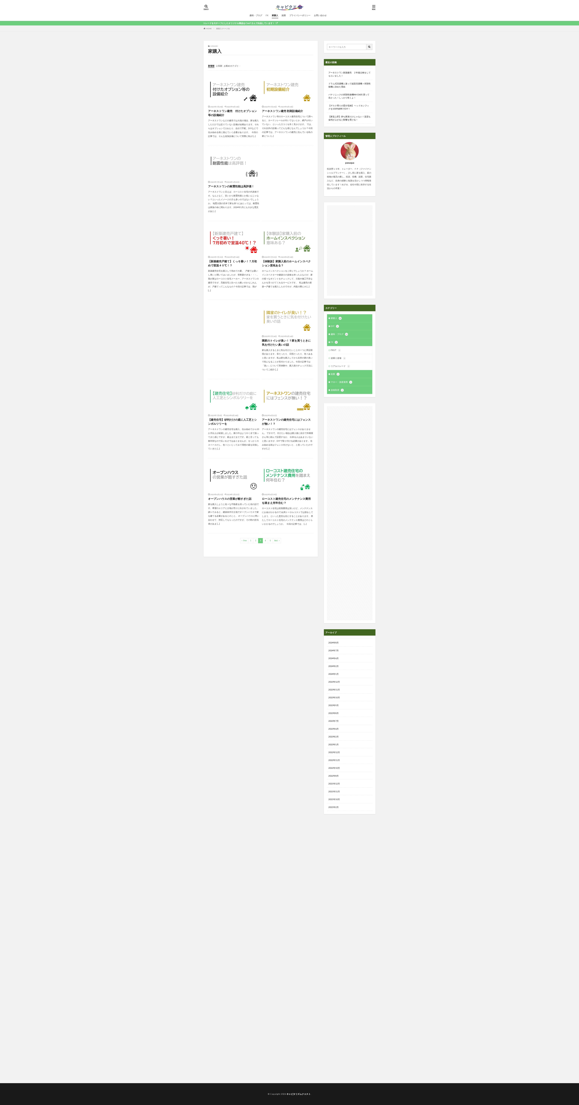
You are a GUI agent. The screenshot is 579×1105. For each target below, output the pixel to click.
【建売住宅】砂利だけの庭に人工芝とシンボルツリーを (232, 421)
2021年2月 (333, 807)
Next (276, 540)
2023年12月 (334, 681)
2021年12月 (334, 783)
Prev (245, 540)
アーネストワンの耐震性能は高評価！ (231, 186)
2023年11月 (334, 689)
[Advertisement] (287, 178)
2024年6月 (333, 658)
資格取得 (337, 390)
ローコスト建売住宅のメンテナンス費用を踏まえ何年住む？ (286, 500)
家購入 (275, 15)
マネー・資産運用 (341, 382)
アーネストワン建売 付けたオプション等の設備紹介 (232, 113)
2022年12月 (334, 752)
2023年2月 (333, 736)
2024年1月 (333, 674)
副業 (284, 15)
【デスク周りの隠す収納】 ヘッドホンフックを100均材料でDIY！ (348, 107)
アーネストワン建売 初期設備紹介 (282, 111)
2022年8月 (333, 775)
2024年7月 (333, 650)
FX (267, 15)
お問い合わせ (320, 15)
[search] (369, 47)
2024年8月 (333, 642)
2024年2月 (333, 666)
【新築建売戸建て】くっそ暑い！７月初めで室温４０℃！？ (232, 263)
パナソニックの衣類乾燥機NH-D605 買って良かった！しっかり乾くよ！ (348, 96)
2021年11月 (334, 791)
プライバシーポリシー (299, 15)
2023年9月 (333, 705)
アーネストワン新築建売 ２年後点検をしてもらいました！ (349, 74)
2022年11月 (334, 760)
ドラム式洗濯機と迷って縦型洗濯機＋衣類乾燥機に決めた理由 (349, 85)
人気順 (219, 65)
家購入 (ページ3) (223, 28)
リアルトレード (340, 366)
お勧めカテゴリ (231, 65)
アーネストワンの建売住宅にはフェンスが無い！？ (286, 421)
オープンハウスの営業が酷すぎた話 (230, 498)
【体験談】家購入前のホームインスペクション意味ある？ (286, 263)
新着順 (211, 65)
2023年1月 (333, 744)
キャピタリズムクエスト (299, 1094)
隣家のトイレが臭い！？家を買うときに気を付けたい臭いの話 (286, 342)
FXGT (335, 350)
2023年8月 (333, 713)
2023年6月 (333, 728)
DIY (334, 326)
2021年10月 (334, 799)
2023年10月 (334, 697)
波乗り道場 (338, 358)
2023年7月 (333, 721)
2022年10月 (334, 768)
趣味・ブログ (256, 15)
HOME (209, 28)
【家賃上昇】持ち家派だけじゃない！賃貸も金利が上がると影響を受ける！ (349, 118)
